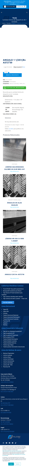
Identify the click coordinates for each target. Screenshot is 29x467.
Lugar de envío (8, 67)
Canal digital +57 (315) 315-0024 (16, 2)
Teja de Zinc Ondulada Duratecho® (12, 331)
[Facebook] (9, 443)
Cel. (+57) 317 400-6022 (7, 405)
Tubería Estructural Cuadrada (10, 319)
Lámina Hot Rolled (8, 363)
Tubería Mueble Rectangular (10, 339)
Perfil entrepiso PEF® (8, 337)
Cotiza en (20, 6)
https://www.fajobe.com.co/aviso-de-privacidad (12, 451)
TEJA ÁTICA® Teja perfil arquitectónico (13, 289)
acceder (11, 129)
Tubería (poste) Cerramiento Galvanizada (14, 346)
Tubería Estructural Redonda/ (11, 315)
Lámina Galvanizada (8, 361)
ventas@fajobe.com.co (15, 4)
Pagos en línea (11, 6)
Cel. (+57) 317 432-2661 (7, 391)
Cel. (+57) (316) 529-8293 (7, 431)
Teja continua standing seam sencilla (13, 296)
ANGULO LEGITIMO (14, 83)
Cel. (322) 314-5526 (6, 412)
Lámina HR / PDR (7, 365)
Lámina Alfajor (7, 357)
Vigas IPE (5, 309)
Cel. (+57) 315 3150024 (7, 382)
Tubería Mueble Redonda (9, 343)
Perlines (5, 325)
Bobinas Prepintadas (8, 353)
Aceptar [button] (11, 464)
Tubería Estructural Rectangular (11, 317)
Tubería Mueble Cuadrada (10, 341)
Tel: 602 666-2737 (5, 403)
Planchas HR (6, 321)
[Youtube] (6, 443)
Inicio (3, 23)
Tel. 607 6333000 (5, 422)
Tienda (8, 23)
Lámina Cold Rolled (8, 359)
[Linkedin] (12, 443)
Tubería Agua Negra (8, 345)
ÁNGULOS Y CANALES (12, 199)
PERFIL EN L (22, 83)
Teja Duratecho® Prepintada (10, 335)
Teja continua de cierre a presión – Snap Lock (15, 298)
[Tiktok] (15, 443)
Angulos (5, 323)
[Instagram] (3, 443)
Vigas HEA (6, 311)
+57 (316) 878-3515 (16, 1)
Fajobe (19, 199)
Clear (23, 67)
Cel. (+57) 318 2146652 (7, 424)
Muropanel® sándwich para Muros (12, 291)
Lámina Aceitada (7, 355)
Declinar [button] (17, 464)
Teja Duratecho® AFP (8, 333)
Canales (5, 313)
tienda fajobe (13, 81)
